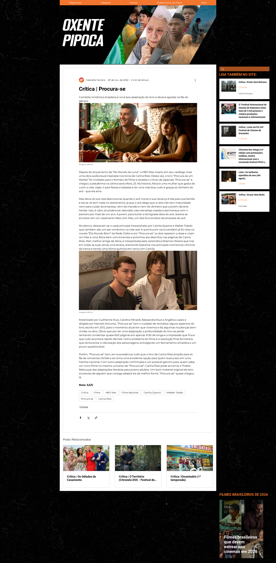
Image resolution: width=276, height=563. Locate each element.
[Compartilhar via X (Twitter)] (88, 417)
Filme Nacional (130, 392)
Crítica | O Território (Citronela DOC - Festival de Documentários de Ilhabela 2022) (137, 478)
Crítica (84, 392)
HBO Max (111, 392)
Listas (242, 183)
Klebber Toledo (174, 392)
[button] (105, 2)
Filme (97, 392)
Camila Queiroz (152, 392)
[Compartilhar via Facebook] (80, 417)
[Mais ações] (195, 80)
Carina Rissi (105, 398)
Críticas (84, 406)
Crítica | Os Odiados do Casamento (81, 478)
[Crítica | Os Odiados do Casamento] (86, 458)
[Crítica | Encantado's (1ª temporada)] (190, 458)
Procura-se (87, 398)
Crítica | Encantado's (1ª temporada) (186, 478)
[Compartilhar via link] (96, 417)
